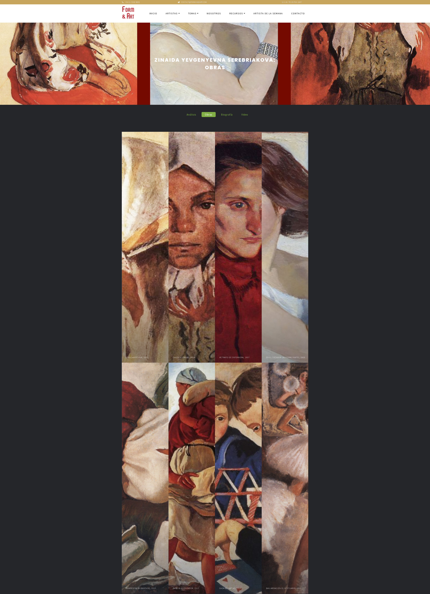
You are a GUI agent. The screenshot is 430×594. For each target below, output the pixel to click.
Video (244, 114)
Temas (192, 13)
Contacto (298, 13)
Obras (208, 114)
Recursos (236, 13)
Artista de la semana (268, 13)
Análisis (191, 114)
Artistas (172, 13)
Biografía (227, 114)
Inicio (153, 13)
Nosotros (214, 13)
